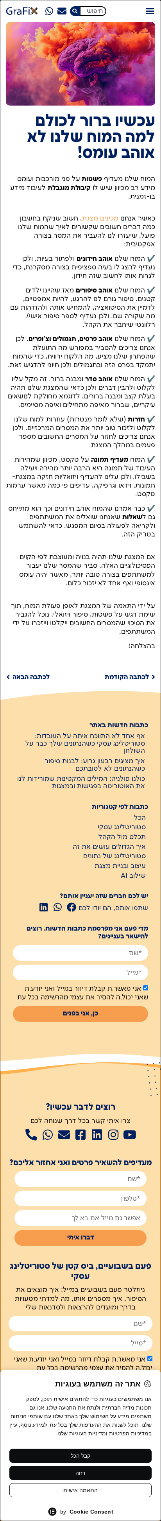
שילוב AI (133, 875)
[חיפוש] (75, 11)
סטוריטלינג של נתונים (114, 856)
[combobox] (93, 11)
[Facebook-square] (80, 1134)
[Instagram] (113, 1134)
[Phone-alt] (31, 1134)
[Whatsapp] (49, 11)
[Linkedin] (97, 1134)
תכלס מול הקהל (122, 837)
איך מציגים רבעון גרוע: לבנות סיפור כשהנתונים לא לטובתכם (95, 765)
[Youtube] (130, 1134)
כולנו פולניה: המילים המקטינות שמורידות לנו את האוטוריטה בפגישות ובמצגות (81, 782)
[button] (150, 11)
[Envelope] (61, 11)
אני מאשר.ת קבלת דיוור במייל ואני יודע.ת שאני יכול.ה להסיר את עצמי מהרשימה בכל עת (82, 992)
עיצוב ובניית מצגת (120, 866)
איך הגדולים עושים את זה (109, 846)
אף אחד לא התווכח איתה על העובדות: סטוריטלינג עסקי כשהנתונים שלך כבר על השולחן (85, 743)
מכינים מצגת (100, 218)
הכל (140, 817)
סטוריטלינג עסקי (122, 827)
